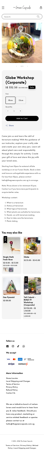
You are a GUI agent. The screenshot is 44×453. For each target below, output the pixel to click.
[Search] (38, 16)
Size (7, 94)
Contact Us (10, 393)
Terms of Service (13, 384)
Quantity (9, 107)
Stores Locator (12, 378)
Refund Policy (12, 390)
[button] (3, 7)
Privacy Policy (12, 387)
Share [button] (11, 125)
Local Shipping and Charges (18, 381)
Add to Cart (22, 118)
